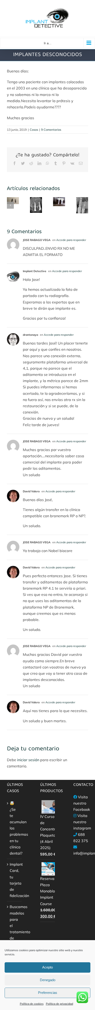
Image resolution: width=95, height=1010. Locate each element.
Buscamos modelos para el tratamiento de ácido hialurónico (14, 928)
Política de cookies (32, 1003)
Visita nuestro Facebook (81, 803)
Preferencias (47, 993)
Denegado (47, 980)
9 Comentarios (51, 129)
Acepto (47, 967)
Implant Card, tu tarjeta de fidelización (14, 880)
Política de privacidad (59, 1003)
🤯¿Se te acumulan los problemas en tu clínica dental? (14, 828)
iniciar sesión (28, 760)
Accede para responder (71, 240)
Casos (34, 129)
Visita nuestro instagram (82, 821)
